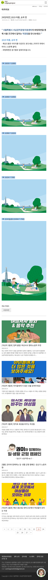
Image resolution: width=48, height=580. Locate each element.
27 (27, 532)
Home (35, 6)
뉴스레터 (31, 557)
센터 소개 (16, 557)
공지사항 (24, 557)
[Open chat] (41, 572)
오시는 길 (4, 559)
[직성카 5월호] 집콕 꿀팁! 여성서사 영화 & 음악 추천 (21, 345)
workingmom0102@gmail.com (15, 569)
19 (20, 529)
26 (22, 532)
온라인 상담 (40, 557)
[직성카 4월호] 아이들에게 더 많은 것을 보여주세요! (21, 385)
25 (18, 532)
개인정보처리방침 (6, 557)
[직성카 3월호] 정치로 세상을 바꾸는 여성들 (18, 424)
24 (43, 529)
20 (25, 529)
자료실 (40, 6)
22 (34, 529)
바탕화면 (6, 310)
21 (29, 529)
